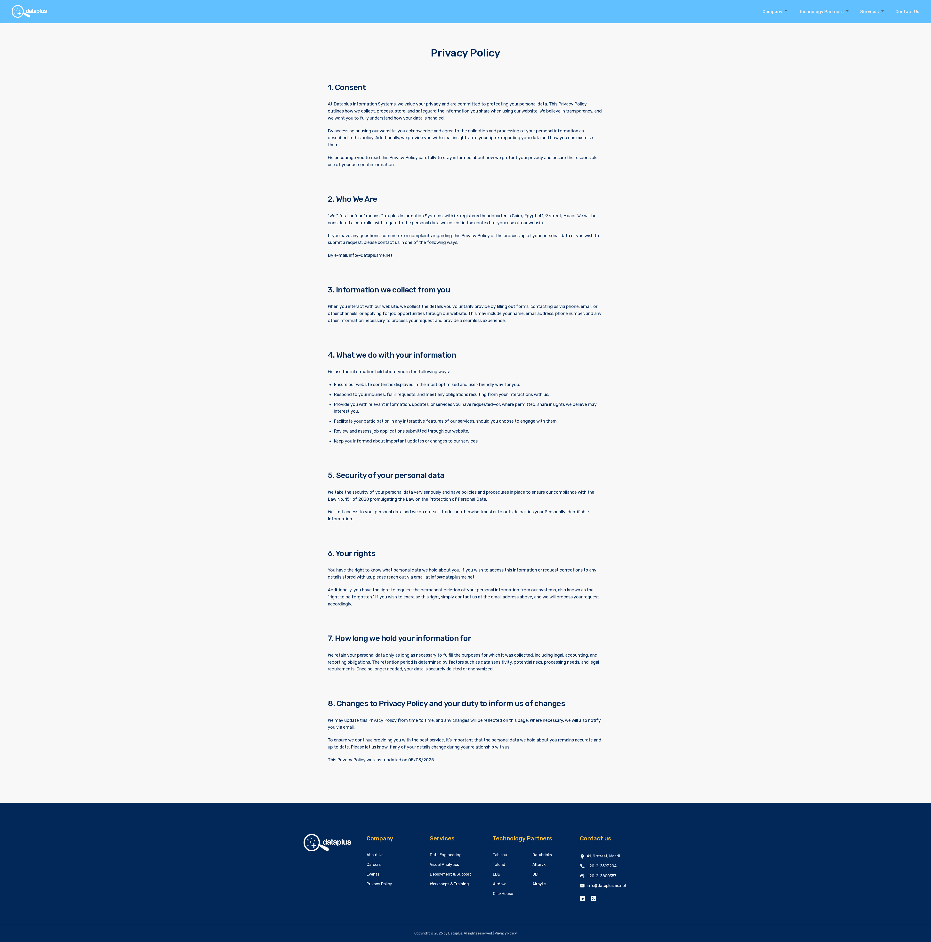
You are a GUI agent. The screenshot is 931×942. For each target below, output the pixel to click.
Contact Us (907, 11)
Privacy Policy (379, 884)
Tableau (500, 855)
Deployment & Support (450, 874)
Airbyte (539, 884)
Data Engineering (446, 855)
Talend (499, 864)
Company (772, 11)
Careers (374, 864)
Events (373, 874)
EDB (496, 874)
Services (869, 11)
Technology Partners (821, 11)
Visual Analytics (444, 864)
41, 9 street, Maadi (603, 856)
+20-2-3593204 (602, 866)
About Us (375, 855)
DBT (536, 874)
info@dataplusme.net (606, 885)
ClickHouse (503, 893)
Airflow (499, 884)
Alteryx (539, 864)
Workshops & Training (449, 884)
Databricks (542, 855)
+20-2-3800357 (601, 876)
